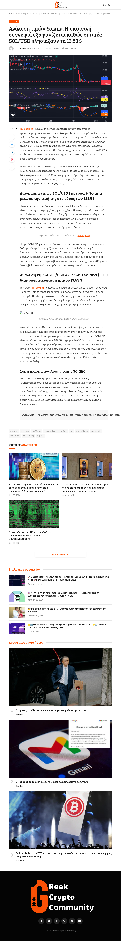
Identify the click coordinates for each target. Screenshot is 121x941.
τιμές (31, 435)
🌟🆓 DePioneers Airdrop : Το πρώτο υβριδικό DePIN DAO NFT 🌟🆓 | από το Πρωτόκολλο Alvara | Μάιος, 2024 (67, 626)
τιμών (40, 435)
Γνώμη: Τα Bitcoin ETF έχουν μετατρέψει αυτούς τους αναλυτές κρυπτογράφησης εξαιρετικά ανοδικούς (64, 855)
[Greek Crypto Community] (60, 5)
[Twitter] (12, 144)
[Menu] (12, 4)
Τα (24, 435)
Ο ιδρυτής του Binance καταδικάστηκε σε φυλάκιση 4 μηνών (51, 710)
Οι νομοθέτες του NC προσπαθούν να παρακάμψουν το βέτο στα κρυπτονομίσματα (30, 535)
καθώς (64, 431)
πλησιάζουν (82, 431)
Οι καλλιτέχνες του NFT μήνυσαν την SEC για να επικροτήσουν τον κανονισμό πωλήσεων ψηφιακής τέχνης (87, 487)
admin (21, 48)
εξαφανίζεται (51, 431)
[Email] (12, 167)
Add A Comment (60, 554)
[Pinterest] (12, 159)
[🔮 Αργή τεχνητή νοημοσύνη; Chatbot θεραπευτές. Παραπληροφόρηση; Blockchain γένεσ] (17, 596)
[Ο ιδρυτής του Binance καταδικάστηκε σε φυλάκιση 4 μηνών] (60, 677)
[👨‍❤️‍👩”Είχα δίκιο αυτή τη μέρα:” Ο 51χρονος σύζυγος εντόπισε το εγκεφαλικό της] (17, 612)
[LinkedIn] (12, 152)
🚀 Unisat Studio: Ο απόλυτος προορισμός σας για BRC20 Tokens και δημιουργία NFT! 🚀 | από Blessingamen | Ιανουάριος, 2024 (68, 578)
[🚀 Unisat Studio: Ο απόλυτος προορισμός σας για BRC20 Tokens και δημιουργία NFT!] (17, 580)
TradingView (84, 235)
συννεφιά (14, 435)
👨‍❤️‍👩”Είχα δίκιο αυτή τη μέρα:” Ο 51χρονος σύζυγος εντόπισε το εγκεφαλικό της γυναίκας (67, 610)
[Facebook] (12, 137)
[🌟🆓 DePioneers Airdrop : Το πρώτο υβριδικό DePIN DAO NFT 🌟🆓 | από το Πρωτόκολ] (17, 628)
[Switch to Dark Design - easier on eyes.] (104, 5)
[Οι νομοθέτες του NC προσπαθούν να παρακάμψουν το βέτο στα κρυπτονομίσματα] (34, 514)
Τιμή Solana (26, 129)
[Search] (109, 4)
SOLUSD (25, 431)
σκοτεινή (95, 431)
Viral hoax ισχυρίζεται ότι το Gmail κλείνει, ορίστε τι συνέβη (52, 781)
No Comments (53, 48)
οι (72, 431)
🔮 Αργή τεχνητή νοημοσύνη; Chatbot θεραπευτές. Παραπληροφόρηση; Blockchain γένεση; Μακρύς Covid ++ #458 (63, 594)
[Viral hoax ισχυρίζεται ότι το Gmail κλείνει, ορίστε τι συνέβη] (60, 749)
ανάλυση (37, 431)
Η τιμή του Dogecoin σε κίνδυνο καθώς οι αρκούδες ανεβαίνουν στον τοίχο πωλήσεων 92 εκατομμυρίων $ (33, 487)
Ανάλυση (13, 21)
